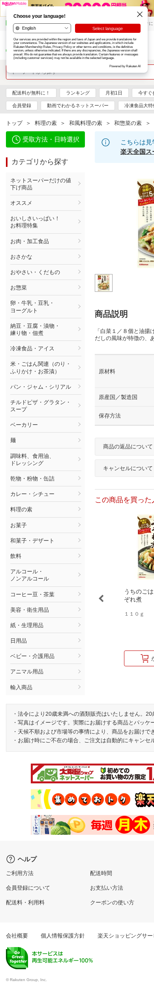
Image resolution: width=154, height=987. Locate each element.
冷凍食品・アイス (32, 348)
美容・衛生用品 (29, 610)
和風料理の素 (85, 123)
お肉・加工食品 (29, 241)
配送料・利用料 (25, 902)
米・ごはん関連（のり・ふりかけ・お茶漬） (40, 367)
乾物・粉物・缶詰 (32, 478)
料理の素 (46, 123)
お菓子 (18, 525)
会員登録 (21, 105)
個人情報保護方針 (63, 935)
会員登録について (28, 888)
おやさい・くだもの (35, 272)
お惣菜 (18, 287)
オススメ (21, 203)
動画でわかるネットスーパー (78, 105)
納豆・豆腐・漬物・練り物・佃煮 (35, 329)
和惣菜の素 (128, 123)
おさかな (21, 256)
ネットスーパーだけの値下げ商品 (40, 184)
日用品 (18, 640)
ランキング (78, 93)
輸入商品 (21, 687)
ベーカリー (24, 425)
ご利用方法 (20, 873)
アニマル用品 (26, 671)
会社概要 (17, 935)
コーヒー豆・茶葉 (32, 594)
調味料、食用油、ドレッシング (32, 459)
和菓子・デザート (32, 540)
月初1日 (113, 93)
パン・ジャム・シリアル (40, 387)
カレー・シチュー (32, 494)
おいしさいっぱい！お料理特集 (35, 222)
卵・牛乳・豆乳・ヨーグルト (32, 306)
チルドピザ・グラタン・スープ (40, 405)
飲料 (15, 556)
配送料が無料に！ (31, 93)
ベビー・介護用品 (32, 656)
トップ (14, 123)
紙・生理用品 (26, 625)
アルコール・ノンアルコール (29, 575)
